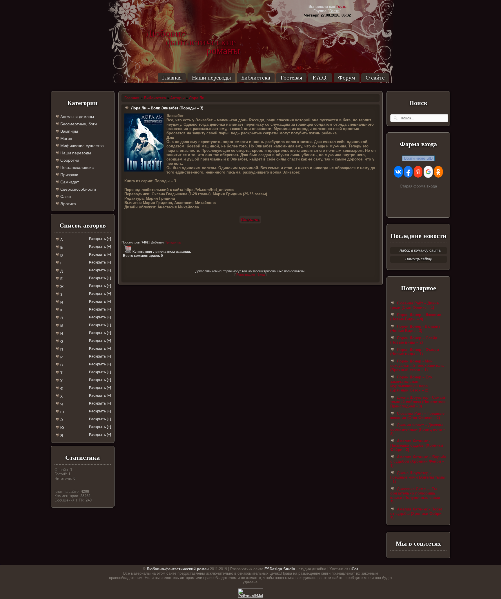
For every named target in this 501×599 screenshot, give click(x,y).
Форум (346, 77)
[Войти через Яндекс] (418, 172)
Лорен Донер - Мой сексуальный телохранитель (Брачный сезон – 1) (417, 365)
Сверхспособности (77, 189)
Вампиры (68, 131)
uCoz (354, 569)
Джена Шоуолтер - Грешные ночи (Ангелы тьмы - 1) (417, 477)
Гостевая (291, 77)
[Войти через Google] (428, 172)
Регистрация (245, 274)
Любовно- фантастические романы (193, 33)
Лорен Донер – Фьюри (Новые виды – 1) (414, 351)
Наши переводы (211, 77)
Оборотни (69, 160)
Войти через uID (418, 158)
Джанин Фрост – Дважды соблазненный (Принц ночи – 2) (417, 429)
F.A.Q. (320, 77)
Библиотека (255, 77)
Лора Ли (196, 98)
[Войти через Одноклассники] (438, 172)
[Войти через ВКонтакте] (398, 172)
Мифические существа (81, 145)
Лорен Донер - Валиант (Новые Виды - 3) (415, 328)
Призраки (68, 174)
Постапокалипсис (76, 167)
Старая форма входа (418, 186)
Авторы (177, 98)
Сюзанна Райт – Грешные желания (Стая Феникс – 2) (417, 415)
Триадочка (173, 242)
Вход (261, 274)
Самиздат (69, 182)
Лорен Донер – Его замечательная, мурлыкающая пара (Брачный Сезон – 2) (411, 383)
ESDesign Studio (279, 569)
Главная (171, 77)
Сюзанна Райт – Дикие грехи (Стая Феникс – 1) (414, 305)
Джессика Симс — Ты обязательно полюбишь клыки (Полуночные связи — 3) (417, 495)
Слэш (65, 196)
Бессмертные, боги (78, 124)
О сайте (375, 77)
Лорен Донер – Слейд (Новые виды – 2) (413, 340)
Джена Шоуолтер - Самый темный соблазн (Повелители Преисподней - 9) (418, 401)
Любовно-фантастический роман (178, 569)
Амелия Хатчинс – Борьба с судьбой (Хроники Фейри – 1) (418, 461)
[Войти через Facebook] (408, 172)
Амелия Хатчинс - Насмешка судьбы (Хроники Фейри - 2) (416, 445)
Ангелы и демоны (76, 116)
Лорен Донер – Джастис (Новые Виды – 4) (415, 317)
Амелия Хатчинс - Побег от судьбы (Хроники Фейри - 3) (417, 513)
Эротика (67, 203)
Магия (65, 138)
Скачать (250, 219)
